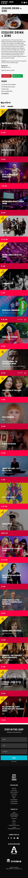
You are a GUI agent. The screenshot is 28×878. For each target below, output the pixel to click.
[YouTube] (18, 838)
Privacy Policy (14, 761)
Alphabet (11, 868)
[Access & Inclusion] (14, 850)
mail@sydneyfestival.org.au (14, 825)
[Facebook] (9, 838)
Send (14, 758)
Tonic (21, 868)
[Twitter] (15, 838)
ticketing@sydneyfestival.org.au (14, 828)
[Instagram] (12, 838)
